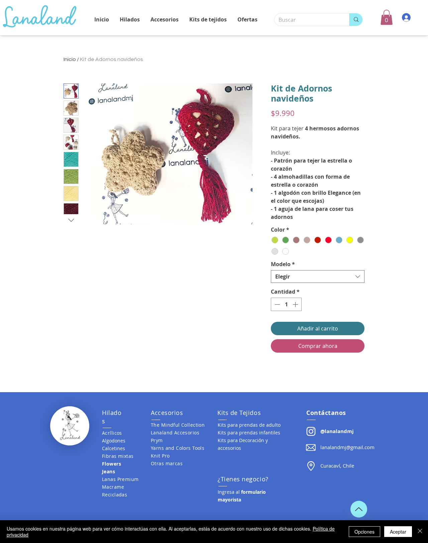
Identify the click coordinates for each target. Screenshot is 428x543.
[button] (386, 17)
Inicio (70, 59)
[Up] (358, 509)
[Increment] (296, 304)
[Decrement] (276, 304)
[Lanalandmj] (311, 431)
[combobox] (317, 276)
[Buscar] (355, 19)
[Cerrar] (420, 532)
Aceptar (398, 531)
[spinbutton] (286, 304)
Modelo (283, 264)
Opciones (364, 531)
